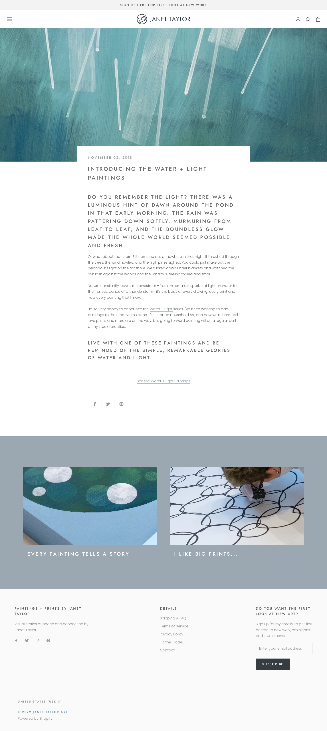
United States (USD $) (40, 701)
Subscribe (273, 664)
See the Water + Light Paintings (163, 381)
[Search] (308, 19)
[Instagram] (37, 640)
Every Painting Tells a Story (78, 553)
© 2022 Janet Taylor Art (43, 712)
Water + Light (161, 309)
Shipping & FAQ (173, 618)
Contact (167, 650)
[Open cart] (318, 19)
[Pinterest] (48, 640)
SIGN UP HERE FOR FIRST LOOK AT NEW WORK (163, 5)
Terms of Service (174, 626)
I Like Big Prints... (206, 553)
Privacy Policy (171, 634)
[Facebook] (16, 640)
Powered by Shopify (35, 718)
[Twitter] (27, 640)
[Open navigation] (9, 19)
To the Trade (171, 642)
